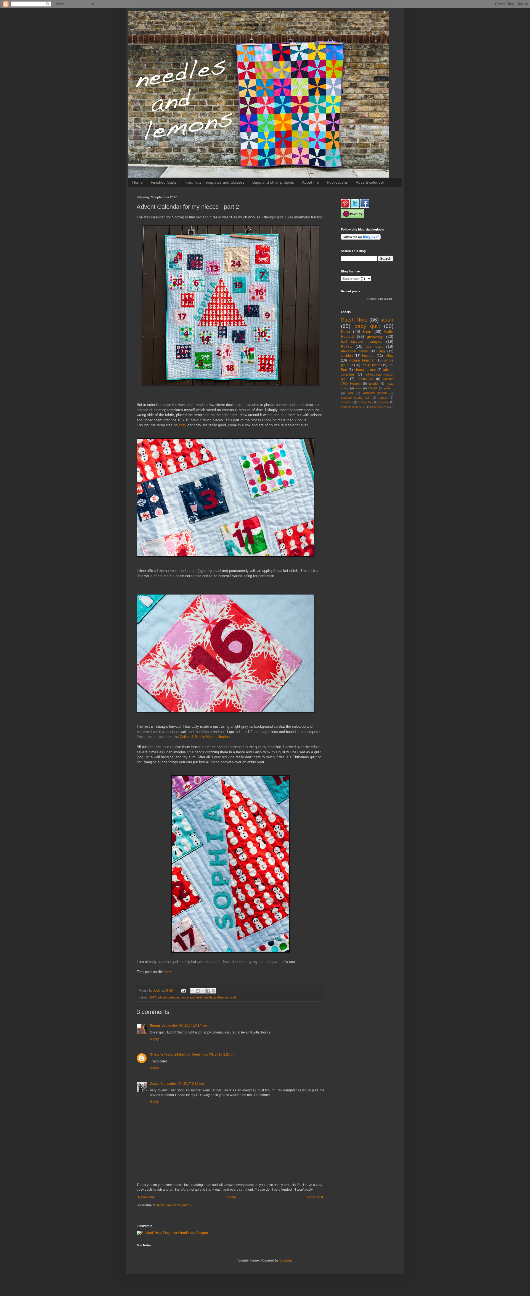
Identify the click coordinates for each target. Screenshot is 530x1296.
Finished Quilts (164, 182)
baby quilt (367, 326)
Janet (154, 1084)
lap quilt (374, 346)
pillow (389, 356)
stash (386, 320)
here (168, 972)
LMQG (372, 388)
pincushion (365, 379)
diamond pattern (375, 393)
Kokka (346, 346)
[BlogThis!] (197, 991)
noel (233, 997)
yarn (351, 393)
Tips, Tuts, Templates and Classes (214, 182)
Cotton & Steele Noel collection (205, 737)
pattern (388, 388)
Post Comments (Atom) (174, 1205)
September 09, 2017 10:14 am (184, 1025)
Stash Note (354, 320)
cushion (347, 356)
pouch (383, 397)
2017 (152, 997)
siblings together (362, 360)
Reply (154, 1039)
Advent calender (370, 182)
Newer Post (146, 1197)
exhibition (347, 402)
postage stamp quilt (355, 397)
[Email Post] (183, 990)
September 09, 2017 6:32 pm (182, 1084)
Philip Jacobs (372, 365)
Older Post (315, 1197)
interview (383, 402)
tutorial (373, 383)
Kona (345, 331)
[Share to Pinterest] (213, 991)
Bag (382, 351)
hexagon (368, 356)
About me (310, 182)
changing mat (365, 370)
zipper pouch (378, 406)
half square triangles (361, 341)
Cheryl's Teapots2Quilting (170, 1054)
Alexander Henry (354, 351)
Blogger (285, 1260)
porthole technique (353, 406)
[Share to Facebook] (208, 991)
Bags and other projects (273, 182)
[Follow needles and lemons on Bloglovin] (361, 238)
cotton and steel (191, 997)
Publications (337, 182)
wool (358, 388)
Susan (155, 1025)
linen (367, 331)
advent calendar (168, 997)
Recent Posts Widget (379, 299)
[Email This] (192, 991)
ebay (182, 425)
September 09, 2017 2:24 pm (213, 1054)
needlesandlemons (216, 997)
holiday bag (365, 402)
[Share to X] (203, 991)
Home (137, 182)
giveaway (375, 336)
